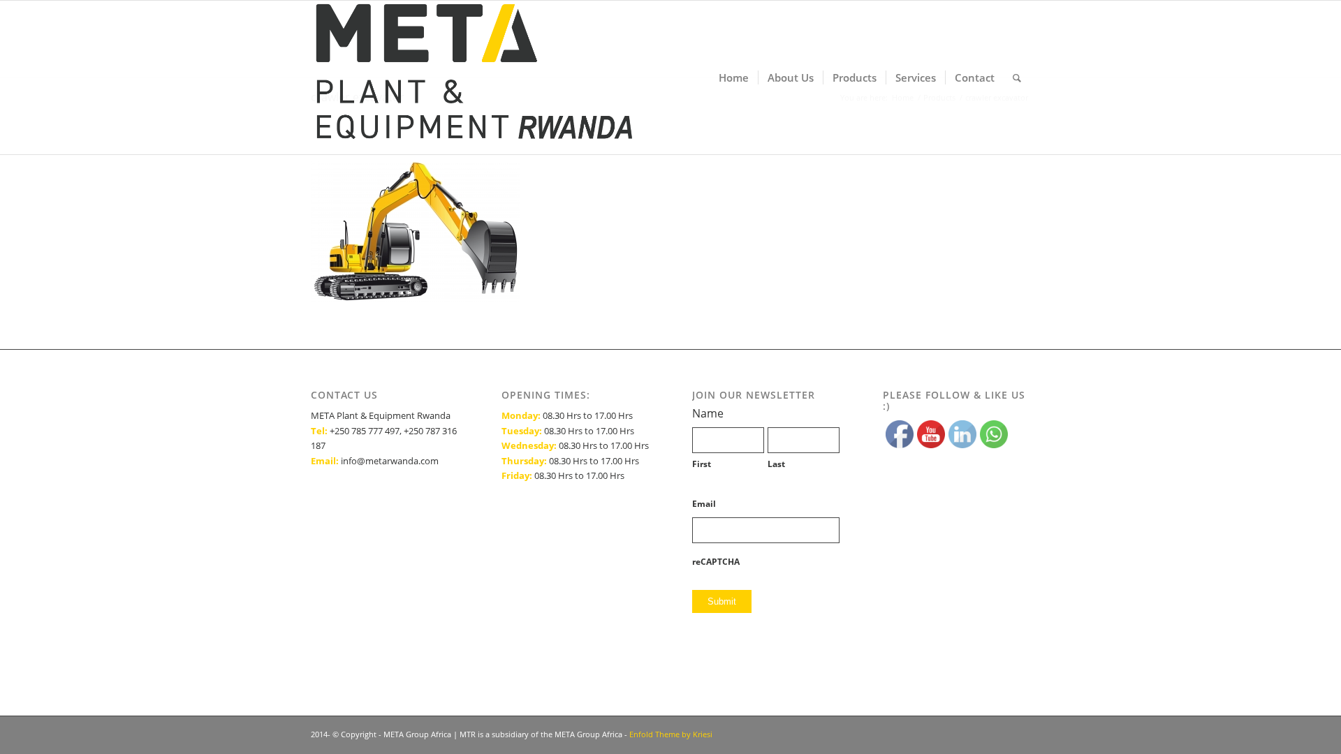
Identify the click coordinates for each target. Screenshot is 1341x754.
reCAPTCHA (716, 562)
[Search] (1017, 77)
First (701, 464)
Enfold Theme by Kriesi (670, 734)
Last (776, 464)
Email (704, 504)
